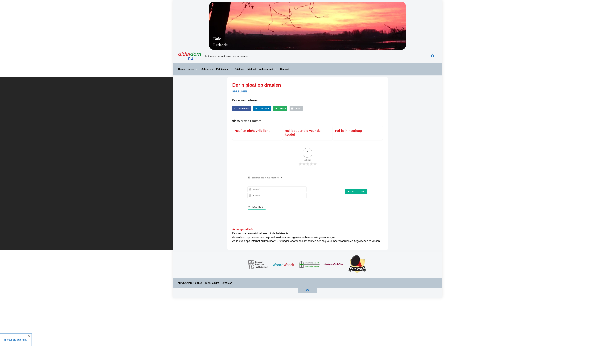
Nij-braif (251, 69)
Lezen (191, 69)
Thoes (181, 69)
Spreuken (239, 91)
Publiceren (222, 69)
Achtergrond (266, 69)
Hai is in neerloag (349, 130)
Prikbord (239, 69)
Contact (284, 69)
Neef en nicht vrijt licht (252, 130)
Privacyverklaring (190, 283)
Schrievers (207, 69)
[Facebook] (432, 56)
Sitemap (227, 283)
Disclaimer (212, 283)
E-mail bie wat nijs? (16, 339)
